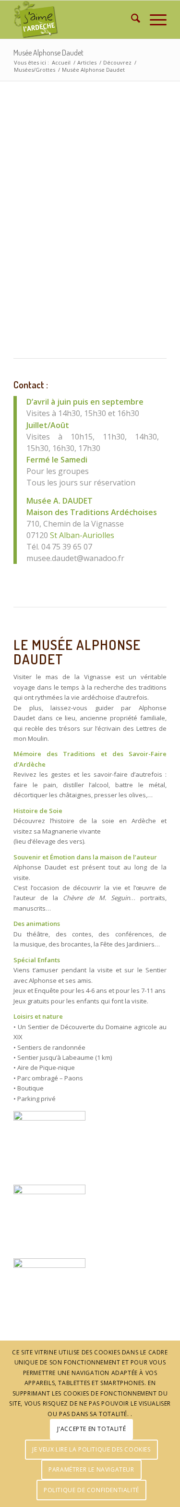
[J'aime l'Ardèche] (74, 19)
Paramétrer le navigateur (91, 1469)
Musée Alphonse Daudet (48, 52)
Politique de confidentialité (91, 1490)
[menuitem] (130, 19)
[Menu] (153, 19)
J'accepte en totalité (91, 1429)
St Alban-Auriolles (82, 535)
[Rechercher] (130, 19)
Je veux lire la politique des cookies (91, 1449)
